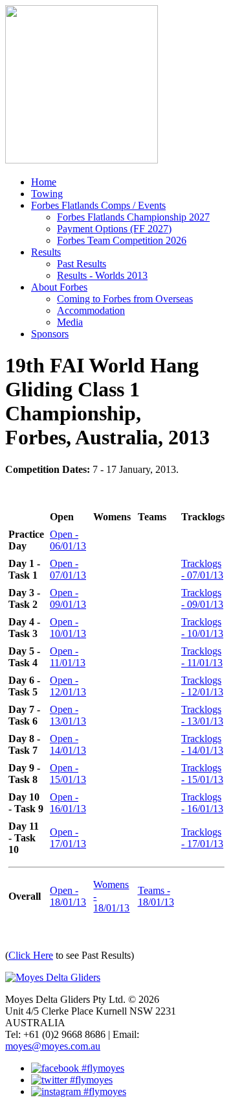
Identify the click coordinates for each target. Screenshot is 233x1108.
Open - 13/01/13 (68, 715)
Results (46, 252)
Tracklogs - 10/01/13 (202, 627)
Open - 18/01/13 (68, 896)
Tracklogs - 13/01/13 (202, 715)
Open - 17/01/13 (68, 837)
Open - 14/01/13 (68, 744)
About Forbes (59, 287)
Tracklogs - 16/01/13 (202, 802)
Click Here (30, 955)
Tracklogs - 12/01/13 (202, 686)
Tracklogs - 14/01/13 (202, 744)
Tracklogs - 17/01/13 (202, 837)
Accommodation (91, 310)
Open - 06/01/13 (68, 540)
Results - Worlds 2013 (102, 275)
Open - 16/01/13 (68, 802)
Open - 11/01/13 (67, 656)
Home (43, 181)
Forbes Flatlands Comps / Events (98, 205)
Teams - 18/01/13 (156, 896)
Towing (47, 193)
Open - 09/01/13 (68, 598)
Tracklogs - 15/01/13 (202, 773)
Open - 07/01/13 (68, 569)
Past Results (81, 263)
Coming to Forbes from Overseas (125, 298)
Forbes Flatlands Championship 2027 (133, 217)
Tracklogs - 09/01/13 (202, 598)
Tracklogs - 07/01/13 (202, 569)
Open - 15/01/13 (68, 773)
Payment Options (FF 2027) (114, 228)
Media (70, 322)
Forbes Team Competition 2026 (121, 240)
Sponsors (50, 333)
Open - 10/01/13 (68, 627)
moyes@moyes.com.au (52, 1046)
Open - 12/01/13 (68, 686)
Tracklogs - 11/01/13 (202, 656)
